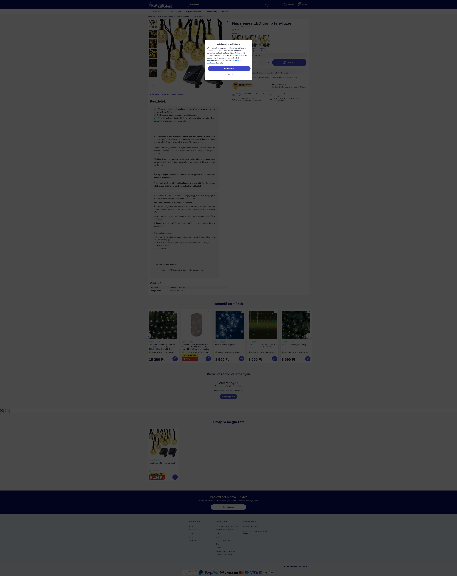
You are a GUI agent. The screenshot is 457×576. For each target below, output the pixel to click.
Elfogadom (229, 68)
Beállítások (229, 75)
